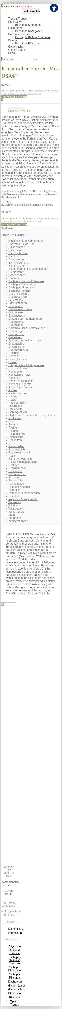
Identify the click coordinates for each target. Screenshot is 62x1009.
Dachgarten (15, 27)
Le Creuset (15, 405)
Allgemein (14, 946)
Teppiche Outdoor (19, 486)
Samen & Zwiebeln (20, 458)
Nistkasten (14, 418)
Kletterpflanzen (17, 393)
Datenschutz (16, 928)
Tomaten (13, 496)
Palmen (13, 424)
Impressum (15, 932)
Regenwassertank (19, 452)
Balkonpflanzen (18, 253)
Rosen (12, 455)
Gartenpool (15, 337)
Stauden (13, 477)
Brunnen (13, 278)
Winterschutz (16, 511)
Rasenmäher (16, 446)
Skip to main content (12, 2)
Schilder (13, 465)
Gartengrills (15, 324)
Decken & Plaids (18, 293)
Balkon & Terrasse (19, 34)
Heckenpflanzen (18, 368)
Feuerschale (16, 300)
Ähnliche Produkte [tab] (19, 110)
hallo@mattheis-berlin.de (11, 913)
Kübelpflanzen (17, 402)
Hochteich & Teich (19, 374)
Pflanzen (13, 40)
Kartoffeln (14, 377)
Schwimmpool (17, 468)
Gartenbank (15, 306)
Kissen (12, 390)
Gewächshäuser (18, 359)
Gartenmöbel (16, 46)
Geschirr (13, 356)
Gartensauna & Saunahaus (25, 340)
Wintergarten (16, 508)
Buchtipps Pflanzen (27, 43)
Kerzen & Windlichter (21, 380)
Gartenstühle (16, 343)
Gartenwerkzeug (18, 349)
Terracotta (14, 489)
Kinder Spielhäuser (20, 387)
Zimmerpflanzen (18, 521)
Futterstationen (17, 303)
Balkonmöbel (16, 250)
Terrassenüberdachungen (24, 493)
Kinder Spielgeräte (19, 384)
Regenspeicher (17, 449)
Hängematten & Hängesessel (26, 365)
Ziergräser (14, 517)
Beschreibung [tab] (16, 107)
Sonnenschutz (17, 474)
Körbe (12, 396)
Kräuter (12, 399)
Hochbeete (15, 371)
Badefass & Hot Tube (21, 243)
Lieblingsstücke (18, 412)
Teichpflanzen (16, 483)
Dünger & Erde (17, 296)
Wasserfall (14, 502)
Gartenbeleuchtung (20, 309)
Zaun (11, 514)
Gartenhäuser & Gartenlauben (26, 328)
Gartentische (16, 346)
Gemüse (13, 352)
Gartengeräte (16, 321)
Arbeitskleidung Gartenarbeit (25, 240)
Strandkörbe (15, 480)
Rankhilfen (15, 440)
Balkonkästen (16, 247)
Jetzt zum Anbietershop (14, 96)
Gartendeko (15, 312)
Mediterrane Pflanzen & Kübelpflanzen (32, 415)
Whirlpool (14, 505)
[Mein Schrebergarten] (16, 5)
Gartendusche (17, 315)
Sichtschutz (15, 471)
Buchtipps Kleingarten (28, 24)
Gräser (12, 362)
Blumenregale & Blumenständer (28, 268)
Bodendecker (16, 275)
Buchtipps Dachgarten (28, 31)
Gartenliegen (16, 331)
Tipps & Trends (17, 18)
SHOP (12, 52)
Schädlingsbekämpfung (22, 461)
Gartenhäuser (16, 49)
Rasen (12, 443)
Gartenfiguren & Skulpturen (25, 318)
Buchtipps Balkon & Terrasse (32, 37)
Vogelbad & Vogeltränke (23, 499)
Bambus (13, 256)
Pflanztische (15, 436)
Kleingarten (15, 21)
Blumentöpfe (16, 271)
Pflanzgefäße (16, 433)
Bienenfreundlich (18, 262)
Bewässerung (16, 259)
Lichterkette (15, 408)
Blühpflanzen (16, 265)
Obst (11, 421)
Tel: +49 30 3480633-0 (9, 904)
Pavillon (13, 427)
